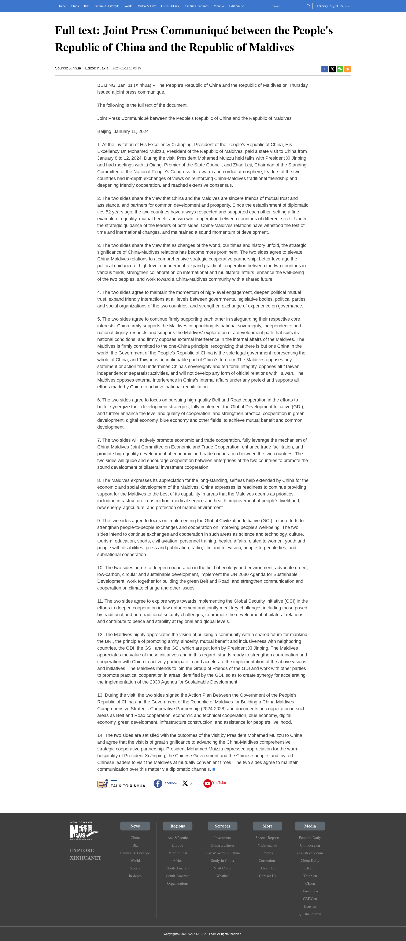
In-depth (135, 875)
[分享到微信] (340, 69)
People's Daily (310, 837)
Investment (222, 837)
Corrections (267, 860)
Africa (177, 860)
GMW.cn (310, 898)
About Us (267, 867)
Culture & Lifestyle (106, 6)
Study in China (222, 860)
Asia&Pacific (177, 837)
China (75, 6)
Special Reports (267, 837)
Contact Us (267, 875)
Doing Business (223, 845)
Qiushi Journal (310, 913)
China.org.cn (310, 845)
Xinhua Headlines (196, 6)
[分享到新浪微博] (347, 69)
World (128, 6)
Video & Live (147, 6)
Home (62, 6)
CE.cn (310, 883)
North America (177, 867)
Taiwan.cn (310, 890)
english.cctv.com (310, 852)
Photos (267, 852)
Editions (234, 6)
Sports (135, 867)
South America (177, 875)
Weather (222, 875)
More (217, 6)
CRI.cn (309, 867)
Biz (86, 6)
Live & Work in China (222, 852)
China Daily (310, 860)
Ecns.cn (310, 906)
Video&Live (267, 845)
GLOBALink (170, 6)
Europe (177, 845)
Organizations (177, 883)
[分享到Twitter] (332, 69)
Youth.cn (310, 875)
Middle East (177, 852)
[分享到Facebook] (324, 69)
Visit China (222, 867)
